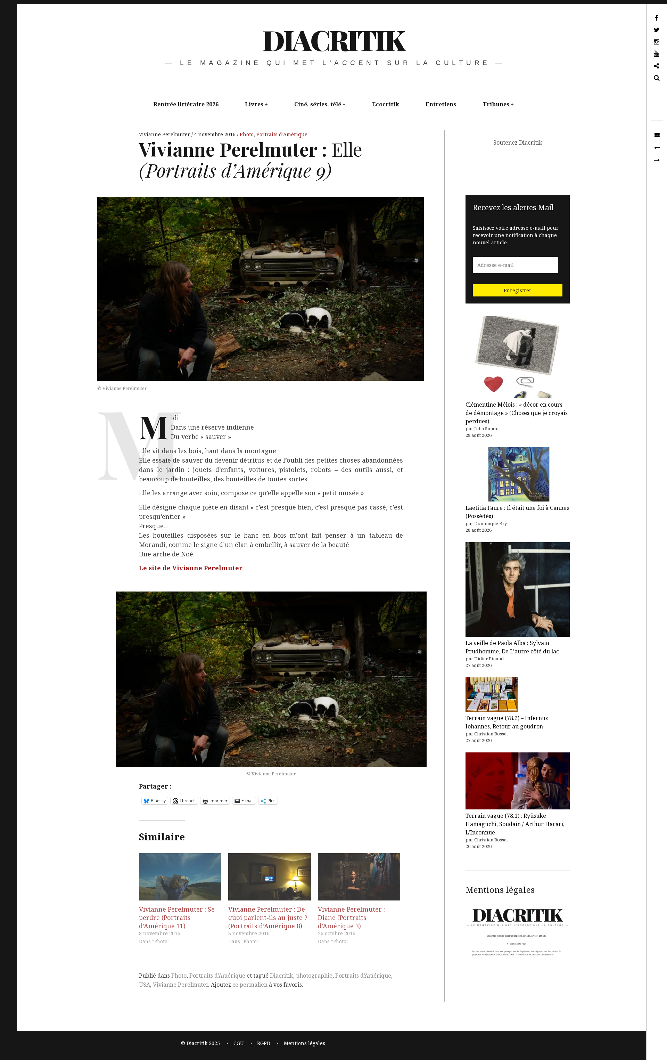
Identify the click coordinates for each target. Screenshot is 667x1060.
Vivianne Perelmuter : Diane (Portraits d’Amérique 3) (351, 917)
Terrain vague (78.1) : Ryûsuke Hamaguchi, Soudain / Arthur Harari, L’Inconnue (515, 824)
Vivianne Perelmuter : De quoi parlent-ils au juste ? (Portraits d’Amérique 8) (267, 917)
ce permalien (249, 984)
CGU (238, 1043)
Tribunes (496, 104)
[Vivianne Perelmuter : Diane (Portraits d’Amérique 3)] (359, 876)
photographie (314, 975)
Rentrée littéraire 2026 (186, 104)
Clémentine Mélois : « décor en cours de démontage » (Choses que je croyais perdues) (517, 413)
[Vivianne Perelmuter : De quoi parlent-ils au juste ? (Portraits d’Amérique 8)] (269, 876)
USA (144, 984)
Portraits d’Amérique (281, 134)
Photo (247, 134)
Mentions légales (304, 1043)
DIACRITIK (333, 39)
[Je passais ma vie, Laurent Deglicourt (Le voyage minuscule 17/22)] (657, 160)
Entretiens (441, 104)
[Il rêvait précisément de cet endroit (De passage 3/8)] (657, 148)
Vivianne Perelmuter (165, 134)
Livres (254, 104)
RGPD (263, 1043)
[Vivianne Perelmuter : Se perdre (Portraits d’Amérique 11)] (180, 876)
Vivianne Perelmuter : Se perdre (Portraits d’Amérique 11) (177, 917)
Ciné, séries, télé (317, 104)
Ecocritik (385, 104)
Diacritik (281, 975)
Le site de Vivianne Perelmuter (190, 568)
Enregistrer (518, 290)
